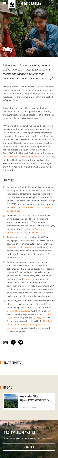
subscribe (29, 446)
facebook (13, 342)
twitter (20, 342)
